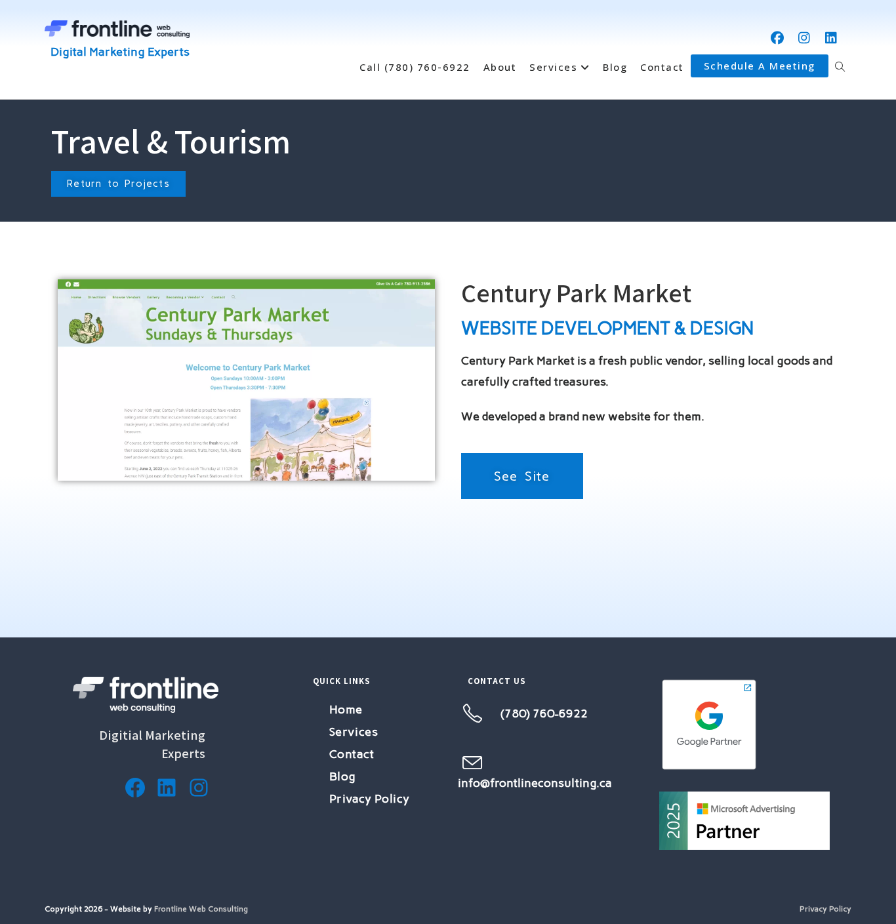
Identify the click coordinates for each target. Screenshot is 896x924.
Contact (352, 754)
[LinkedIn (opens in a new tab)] (831, 38)
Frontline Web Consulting (201, 909)
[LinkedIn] (166, 787)
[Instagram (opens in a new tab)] (804, 38)
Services (353, 732)
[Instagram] (199, 787)
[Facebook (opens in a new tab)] (777, 38)
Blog (342, 776)
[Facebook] (135, 787)
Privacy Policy (369, 799)
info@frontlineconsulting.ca (535, 783)
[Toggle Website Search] (839, 66)
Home (346, 709)
